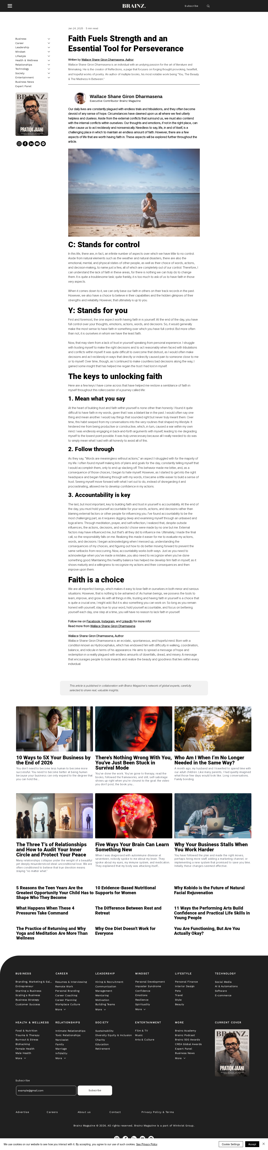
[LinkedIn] (31, 143)
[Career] (49, 43)
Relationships (23, 64)
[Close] (263, 1144)
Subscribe (191, 6)
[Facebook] (25, 143)
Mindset (20, 51)
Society (19, 73)
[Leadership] (49, 47)
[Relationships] (49, 64)
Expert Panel (23, 86)
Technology (22, 68)
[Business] (49, 39)
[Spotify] (43, 143)
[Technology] (49, 69)
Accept (252, 1144)
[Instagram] (19, 143)
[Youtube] (37, 143)
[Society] (49, 73)
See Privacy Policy (146, 1144)
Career (19, 42)
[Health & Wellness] (49, 60)
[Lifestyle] (49, 56)
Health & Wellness (26, 60)
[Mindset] (49, 51)
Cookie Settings (231, 1144)
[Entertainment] (49, 77)
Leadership (22, 47)
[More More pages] (65, 1009)
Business (20, 38)
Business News (24, 81)
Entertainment (24, 77)
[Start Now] (54, 773)
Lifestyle (20, 55)
